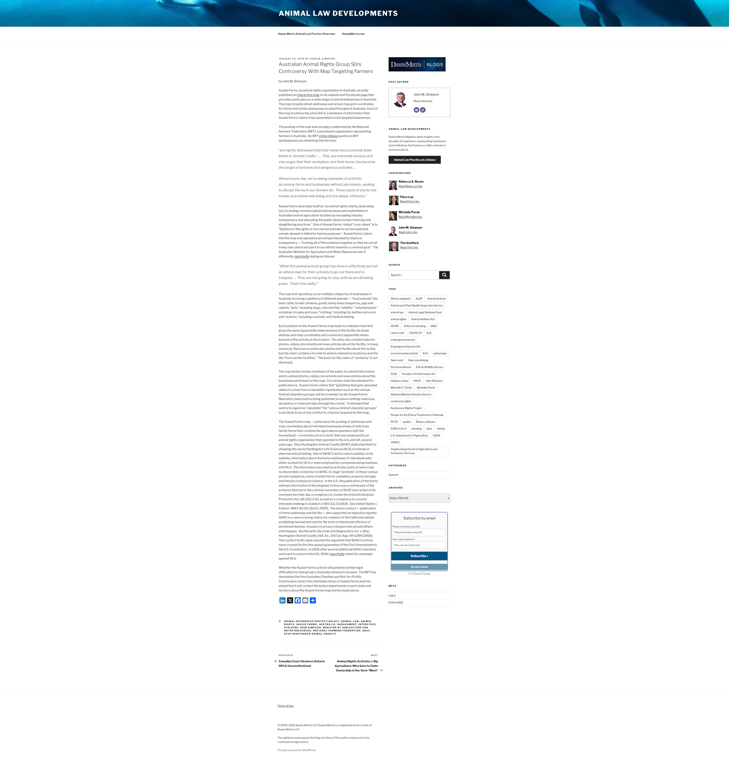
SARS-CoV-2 (398, 428)
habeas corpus (400, 380)
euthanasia (440, 353)
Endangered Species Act (406, 346)
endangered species (403, 339)
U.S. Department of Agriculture (409, 435)
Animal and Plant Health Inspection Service (417, 305)
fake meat (397, 360)
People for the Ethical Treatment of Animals (417, 414)
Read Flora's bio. (410, 201)
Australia (327, 624)
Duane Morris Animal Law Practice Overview (306, 33)
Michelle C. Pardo (401, 387)
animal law (350, 621)
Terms (417, 573)
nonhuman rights (401, 401)
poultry (407, 421)
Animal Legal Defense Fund (425, 312)
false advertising (418, 360)
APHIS (395, 326)
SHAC (366, 630)
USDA (436, 435)
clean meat (397, 332)
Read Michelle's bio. (410, 216)
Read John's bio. (423, 101)
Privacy (426, 573)
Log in (392, 595)
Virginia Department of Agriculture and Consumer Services (414, 451)
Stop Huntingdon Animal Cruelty (310, 633)
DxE (429, 332)
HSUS (417, 380)
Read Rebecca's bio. (411, 186)
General (393, 474)
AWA (434, 326)
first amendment (401, 367)
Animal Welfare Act (423, 319)
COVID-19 (415, 332)
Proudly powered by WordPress (297, 750)
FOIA (394, 373)
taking (441, 428)
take (429, 428)
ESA (425, 353)
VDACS (395, 442)
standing (416, 428)
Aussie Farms (306, 624)
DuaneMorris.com (353, 33)
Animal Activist (436, 298)
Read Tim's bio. (409, 247)
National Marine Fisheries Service (411, 394)
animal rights (398, 319)
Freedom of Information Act (418, 373)
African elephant (401, 298)
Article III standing (415, 326)
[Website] (423, 110)
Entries (396, 602)
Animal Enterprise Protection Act (311, 621)
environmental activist (404, 353)
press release (328, 136)
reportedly (301, 256)
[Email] (416, 110)
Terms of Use (286, 705)
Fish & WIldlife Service (429, 367)
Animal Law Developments (338, 13)
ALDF (419, 298)
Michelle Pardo (426, 387)
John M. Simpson (322, 58)
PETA (394, 421)
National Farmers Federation (337, 630)
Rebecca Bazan (425, 421)
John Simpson (310, 627)
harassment (347, 624)
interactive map (308, 95)
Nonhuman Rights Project (406, 408)
